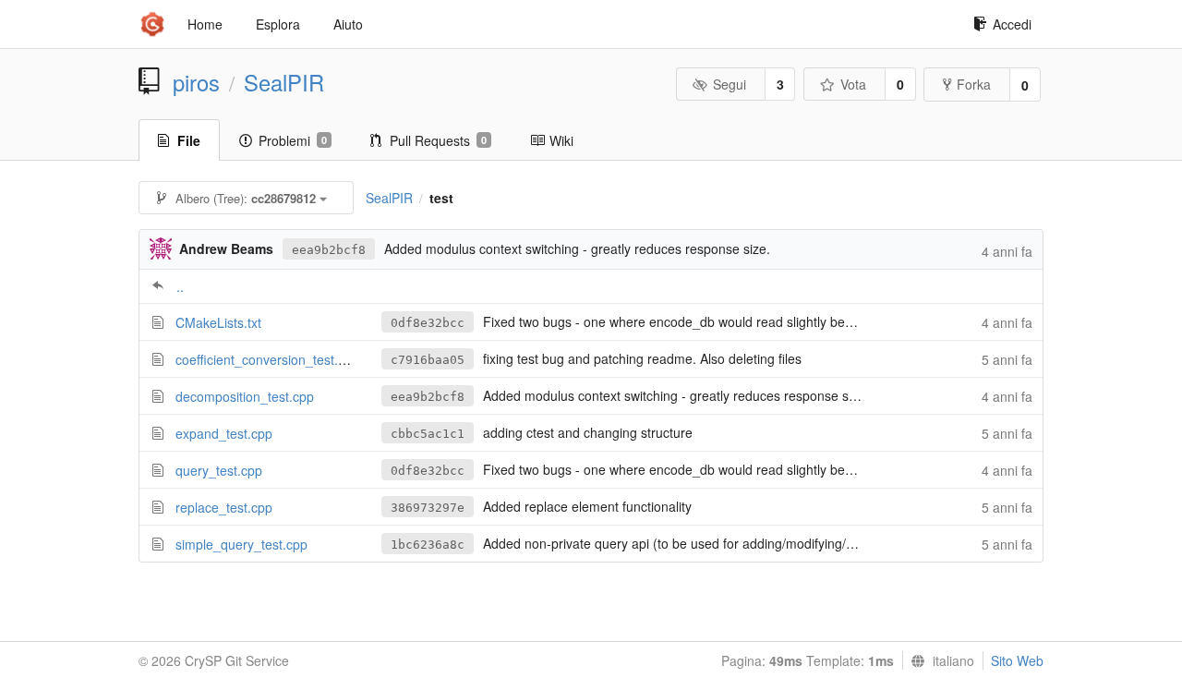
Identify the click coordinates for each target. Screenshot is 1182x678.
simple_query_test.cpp (241, 544)
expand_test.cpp (223, 433)
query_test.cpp (218, 470)
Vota (853, 84)
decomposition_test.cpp (244, 396)
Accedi (1012, 24)
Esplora (278, 24)
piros (196, 82)
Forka (974, 84)
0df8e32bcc (427, 323)
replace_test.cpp (223, 507)
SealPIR (284, 82)
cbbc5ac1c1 (427, 434)
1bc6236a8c (427, 544)
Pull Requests (438, 140)
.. (180, 286)
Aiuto (348, 24)
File (188, 140)
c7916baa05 (427, 360)
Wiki (561, 140)
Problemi (293, 140)
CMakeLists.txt (218, 322)
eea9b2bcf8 (329, 250)
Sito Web (1017, 660)
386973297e (427, 508)
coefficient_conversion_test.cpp (267, 359)
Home (205, 24)
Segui (729, 84)
